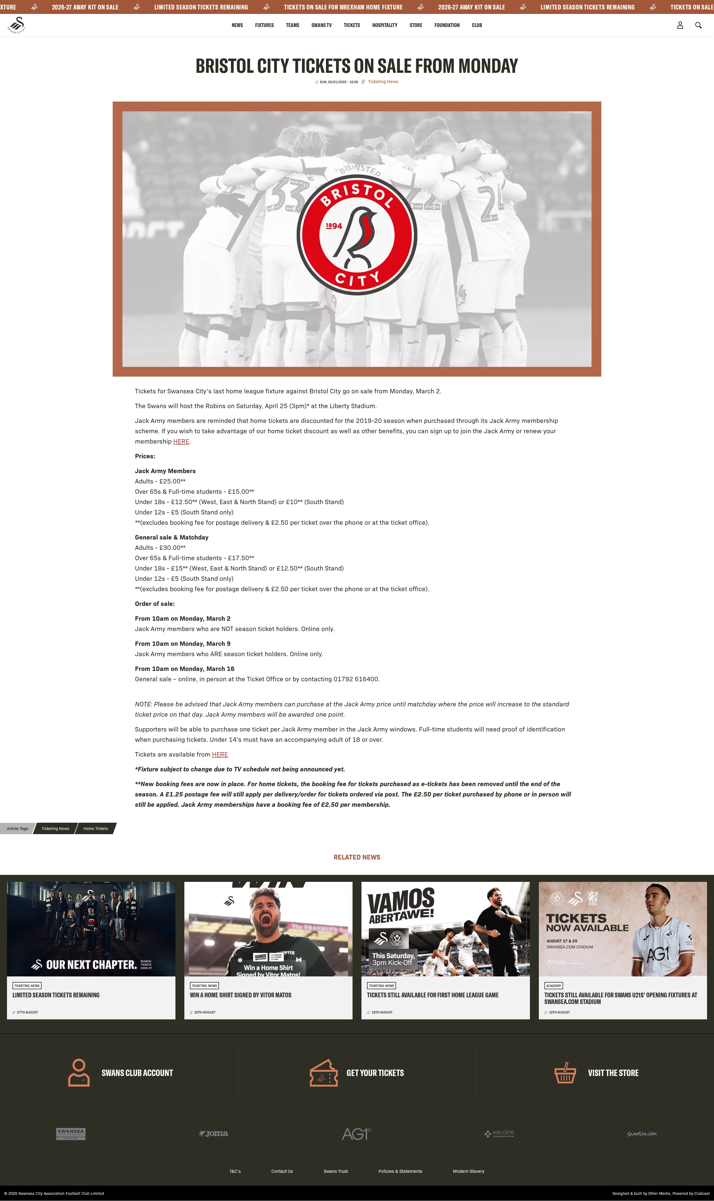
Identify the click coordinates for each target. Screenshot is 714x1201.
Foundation (447, 24)
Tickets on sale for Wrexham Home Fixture (313, 7)
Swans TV (322, 24)
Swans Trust (336, 1171)
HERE (181, 441)
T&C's (235, 1171)
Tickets (352, 24)
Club (477, 24)
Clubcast (702, 1193)
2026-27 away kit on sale (55, 7)
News (237, 24)
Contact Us (282, 1171)
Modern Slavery (468, 1171)
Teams (292, 24)
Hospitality (384, 24)
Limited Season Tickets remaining (172, 7)
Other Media (659, 1193)
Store (416, 24)
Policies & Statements (400, 1171)
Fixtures (264, 24)
